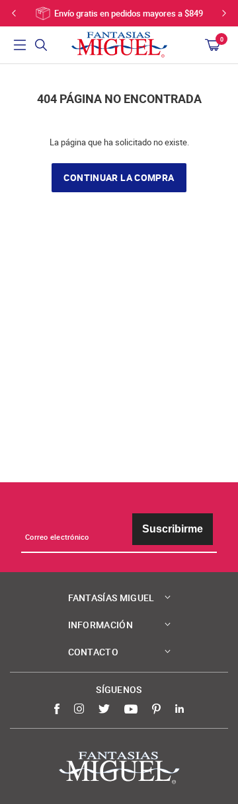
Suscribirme (172, 528)
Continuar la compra (118, 178)
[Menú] (20, 45)
